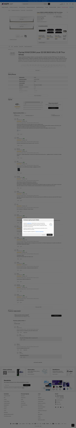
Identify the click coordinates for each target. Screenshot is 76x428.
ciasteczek (29, 209)
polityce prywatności (40, 218)
